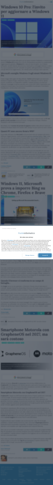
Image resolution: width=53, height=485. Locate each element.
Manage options (29, 255)
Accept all (45, 255)
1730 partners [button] (10, 240)
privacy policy (45, 251)
